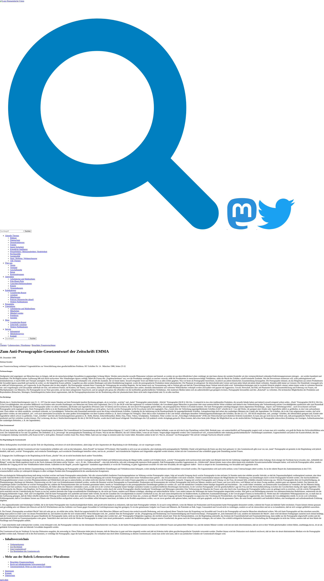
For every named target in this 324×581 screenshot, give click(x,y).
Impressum (9, 571)
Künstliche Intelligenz (19, 249)
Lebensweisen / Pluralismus (19, 345)
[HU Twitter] (276, 229)
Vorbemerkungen (17, 544)
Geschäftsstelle (16, 270)
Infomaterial (15, 331)
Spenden (13, 318)
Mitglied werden (16, 313)
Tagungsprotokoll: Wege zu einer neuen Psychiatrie (30, 567)
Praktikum (14, 315)
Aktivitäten (9, 277)
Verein (12, 265)
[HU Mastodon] (242, 229)
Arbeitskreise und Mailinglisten (22, 279)
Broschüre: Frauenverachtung (43, 345)
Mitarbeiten (14, 311)
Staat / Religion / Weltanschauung (23, 258)
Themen (3, 345)
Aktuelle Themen (12, 236)
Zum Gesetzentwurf (18, 549)
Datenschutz (15, 240)
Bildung (13, 238)
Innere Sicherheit (17, 247)
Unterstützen (10, 306)
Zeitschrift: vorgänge (18, 325)
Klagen (13, 286)
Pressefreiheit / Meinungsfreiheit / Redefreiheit (28, 252)
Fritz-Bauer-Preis (17, 281)
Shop (7, 320)
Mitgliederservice (17, 334)
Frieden (13, 245)
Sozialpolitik (15, 256)
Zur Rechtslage (16, 547)
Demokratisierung (17, 242)
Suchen (28, 231)
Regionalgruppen (17, 274)
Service (8, 329)
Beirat (12, 272)
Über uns (8, 263)
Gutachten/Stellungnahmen (21, 283)
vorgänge (14, 295)
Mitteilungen (15, 297)
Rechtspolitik (15, 254)
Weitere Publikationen (19, 302)
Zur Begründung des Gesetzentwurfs (25, 551)
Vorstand (13, 267)
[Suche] (113, 229)
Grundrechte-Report (18, 293)
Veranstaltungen (16, 288)
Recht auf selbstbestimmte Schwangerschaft (27, 564)
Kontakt (13, 336)
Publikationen (10, 290)
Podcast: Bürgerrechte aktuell (22, 299)
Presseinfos (9, 304)
